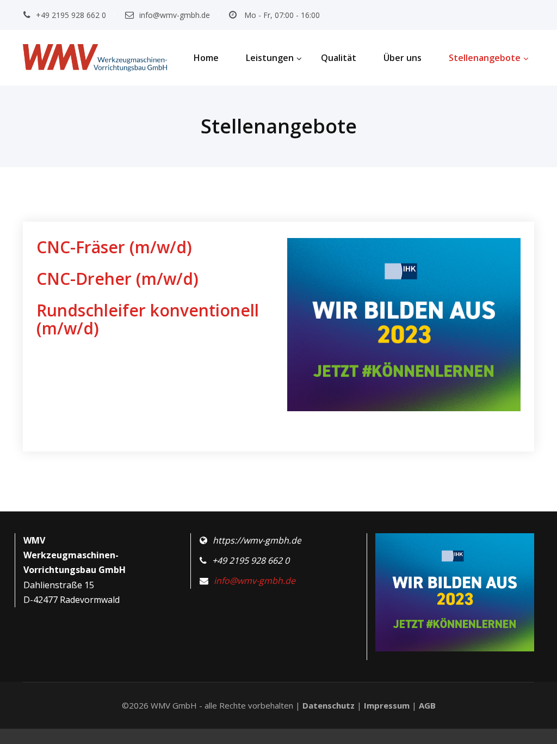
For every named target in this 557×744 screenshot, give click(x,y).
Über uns (402, 58)
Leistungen (270, 58)
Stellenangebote (485, 58)
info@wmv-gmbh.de (174, 15)
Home (206, 58)
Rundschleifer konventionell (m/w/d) (147, 319)
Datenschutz (328, 705)
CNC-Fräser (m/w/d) (114, 247)
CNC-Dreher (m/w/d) (117, 278)
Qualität (338, 58)
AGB (427, 705)
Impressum (387, 705)
